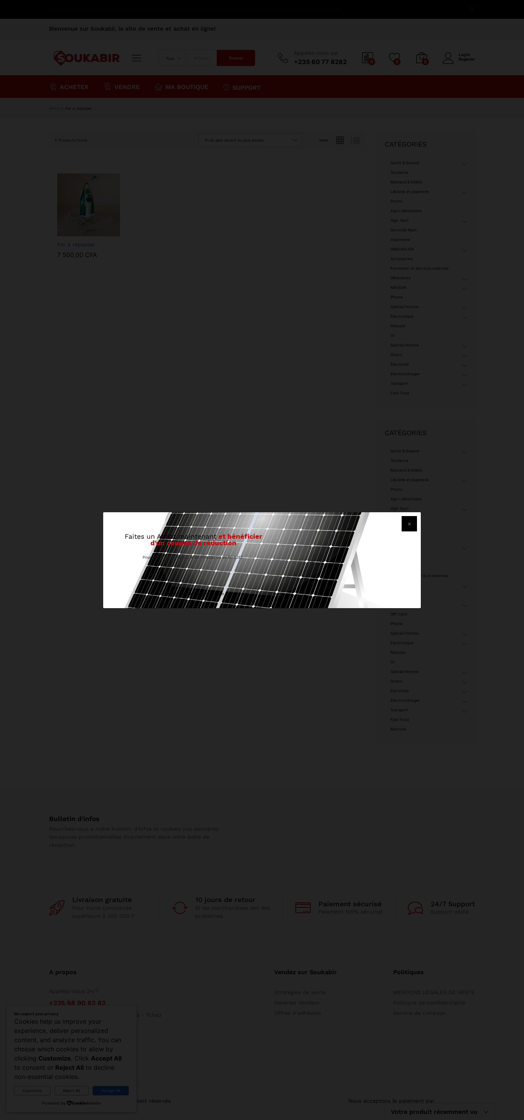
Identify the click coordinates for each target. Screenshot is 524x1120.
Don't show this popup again (198, 593)
